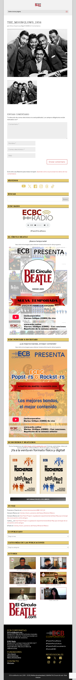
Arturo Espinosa (15, 26)
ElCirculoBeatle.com (14, 632)
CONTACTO (49, 675)
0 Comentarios (35, 26)
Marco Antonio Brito (14, 658)
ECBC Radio (11, 641)
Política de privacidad (38, 675)
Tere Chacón (11, 654)
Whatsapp (10, 663)
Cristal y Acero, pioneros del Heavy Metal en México (37, 513)
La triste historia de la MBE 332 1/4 (33, 510)
